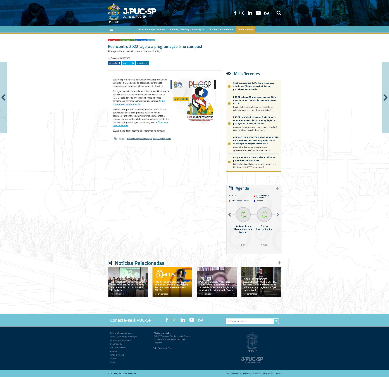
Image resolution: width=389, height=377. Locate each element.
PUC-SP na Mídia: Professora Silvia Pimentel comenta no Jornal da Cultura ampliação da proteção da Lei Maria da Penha (254, 120)
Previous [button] (230, 214)
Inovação (175, 339)
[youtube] (258, 13)
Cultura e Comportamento (121, 333)
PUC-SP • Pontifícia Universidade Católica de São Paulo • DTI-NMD (254, 374)
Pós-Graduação (176, 336)
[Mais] (277, 188)
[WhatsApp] (266, 13)
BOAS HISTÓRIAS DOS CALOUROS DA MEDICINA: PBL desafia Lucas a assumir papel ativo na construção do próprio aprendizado (256, 140)
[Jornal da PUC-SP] (132, 13)
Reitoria (166, 339)
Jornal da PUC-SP (139, 13)
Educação (158, 339)
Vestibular (164, 336)
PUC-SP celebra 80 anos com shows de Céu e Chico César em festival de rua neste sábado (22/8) (255, 100)
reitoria (151, 40)
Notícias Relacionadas (139, 263)
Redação (115, 58)
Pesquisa (158, 343)
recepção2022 (140, 40)
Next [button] (278, 214)
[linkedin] (250, 13)
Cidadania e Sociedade (120, 340)
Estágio (182, 339)
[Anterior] (3, 97)
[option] (243, 227)
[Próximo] (385, 97)
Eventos (187, 336)
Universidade (116, 344)
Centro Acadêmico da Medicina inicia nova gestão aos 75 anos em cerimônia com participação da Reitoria (253, 86)
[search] (279, 13)
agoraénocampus (126, 40)
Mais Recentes (247, 73)
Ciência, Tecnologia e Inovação (123, 336)
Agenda (242, 188)
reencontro (113, 40)
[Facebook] (235, 13)
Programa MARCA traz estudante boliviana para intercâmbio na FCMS (254, 159)
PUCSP (157, 336)
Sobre (112, 362)
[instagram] (241, 13)
